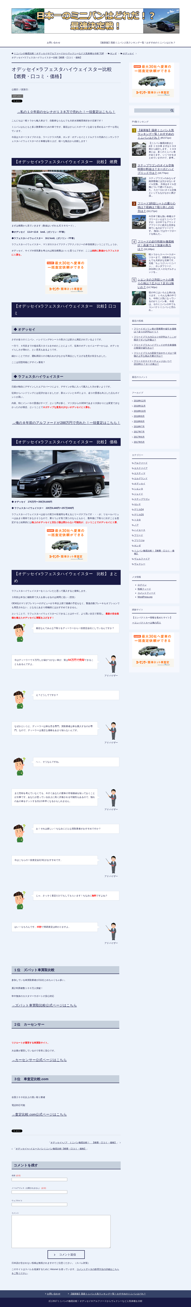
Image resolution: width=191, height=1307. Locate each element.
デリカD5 (139, 514)
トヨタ (137, 520)
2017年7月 (139, 432)
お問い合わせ (53, 42)
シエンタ (138, 489)
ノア (136, 525)
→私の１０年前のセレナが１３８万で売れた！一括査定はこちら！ (66, 112)
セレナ (137, 504)
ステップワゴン (142, 499)
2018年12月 (140, 401)
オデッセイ (17, 96)
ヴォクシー (139, 564)
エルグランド (141, 478)
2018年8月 (139, 421)
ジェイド (138, 494)
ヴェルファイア (142, 559)
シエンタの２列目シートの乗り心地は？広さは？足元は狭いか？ (156, 283)
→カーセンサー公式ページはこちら (39, 1060)
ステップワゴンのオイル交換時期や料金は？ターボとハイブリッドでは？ (156, 169)
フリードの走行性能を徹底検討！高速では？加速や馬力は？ (156, 245)
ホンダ (137, 545)
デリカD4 (139, 509)
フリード (138, 535)
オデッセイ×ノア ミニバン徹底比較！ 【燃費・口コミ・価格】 (83, 1142)
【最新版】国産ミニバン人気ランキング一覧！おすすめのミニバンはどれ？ (137, 42)
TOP (59, 53)
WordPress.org (145, 597)
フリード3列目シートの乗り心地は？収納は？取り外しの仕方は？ (156, 207)
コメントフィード (146, 593)
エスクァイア (141, 468)
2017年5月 (139, 442)
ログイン (142, 585)
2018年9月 (139, 416)
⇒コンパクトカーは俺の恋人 (146, 623)
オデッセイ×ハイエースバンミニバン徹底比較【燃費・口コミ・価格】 (51, 1149)
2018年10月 (140, 411)
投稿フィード (144, 589)
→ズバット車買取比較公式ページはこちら (44, 1005)
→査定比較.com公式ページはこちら (39, 1114)
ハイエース (139, 530)
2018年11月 (140, 406)
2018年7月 (139, 426)
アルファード (141, 463)
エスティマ (139, 473)
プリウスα (139, 540)
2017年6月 (139, 437)
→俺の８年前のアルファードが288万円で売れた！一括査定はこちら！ (66, 423)
